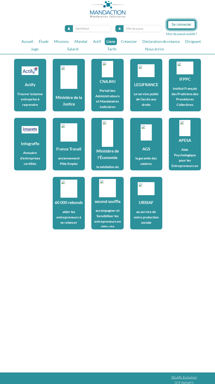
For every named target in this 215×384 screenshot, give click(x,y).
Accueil (27, 41)
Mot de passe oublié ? (181, 34)
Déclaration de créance (161, 41)
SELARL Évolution (184, 377)
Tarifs (112, 49)
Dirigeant (193, 41)
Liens (110, 41)
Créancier (129, 41)
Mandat (81, 41)
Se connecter (181, 24)
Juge (34, 49)
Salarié (73, 49)
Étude (44, 41)
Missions (61, 41)
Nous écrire (154, 49)
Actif (97, 41)
